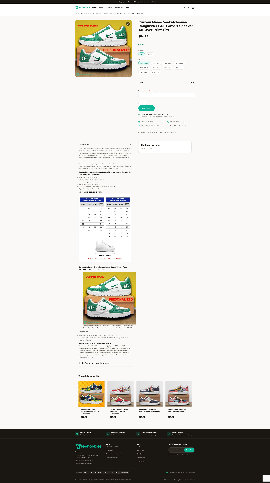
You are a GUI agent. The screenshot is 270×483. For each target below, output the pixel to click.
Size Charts (140, 454)
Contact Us (140, 461)
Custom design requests (114, 454)
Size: (140, 59)
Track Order (140, 450)
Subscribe (189, 450)
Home (94, 8)
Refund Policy (168, 480)
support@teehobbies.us (85, 461)
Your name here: (148, 91)
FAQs (138, 447)
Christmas (109, 450)
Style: (141, 51)
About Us (108, 8)
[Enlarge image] (128, 24)
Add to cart (146, 108)
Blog (127, 8)
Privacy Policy (178, 480)
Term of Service (190, 480)
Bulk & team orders (112, 458)
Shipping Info (141, 458)
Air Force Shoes (86, 14)
